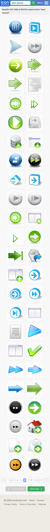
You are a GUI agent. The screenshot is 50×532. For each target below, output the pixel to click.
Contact (40, 500)
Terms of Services (27, 504)
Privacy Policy (10, 504)
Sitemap (42, 504)
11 (41, 480)
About (32, 500)
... (11, 480)
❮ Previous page (16, 489)
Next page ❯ (36, 489)
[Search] (33, 3)
